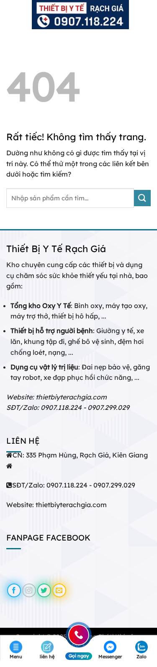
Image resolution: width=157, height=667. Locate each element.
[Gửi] (142, 198)
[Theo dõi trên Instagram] (29, 590)
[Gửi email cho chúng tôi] (59, 590)
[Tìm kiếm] (147, 15)
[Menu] (11, 14)
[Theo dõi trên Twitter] (44, 590)
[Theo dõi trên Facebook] (14, 590)
